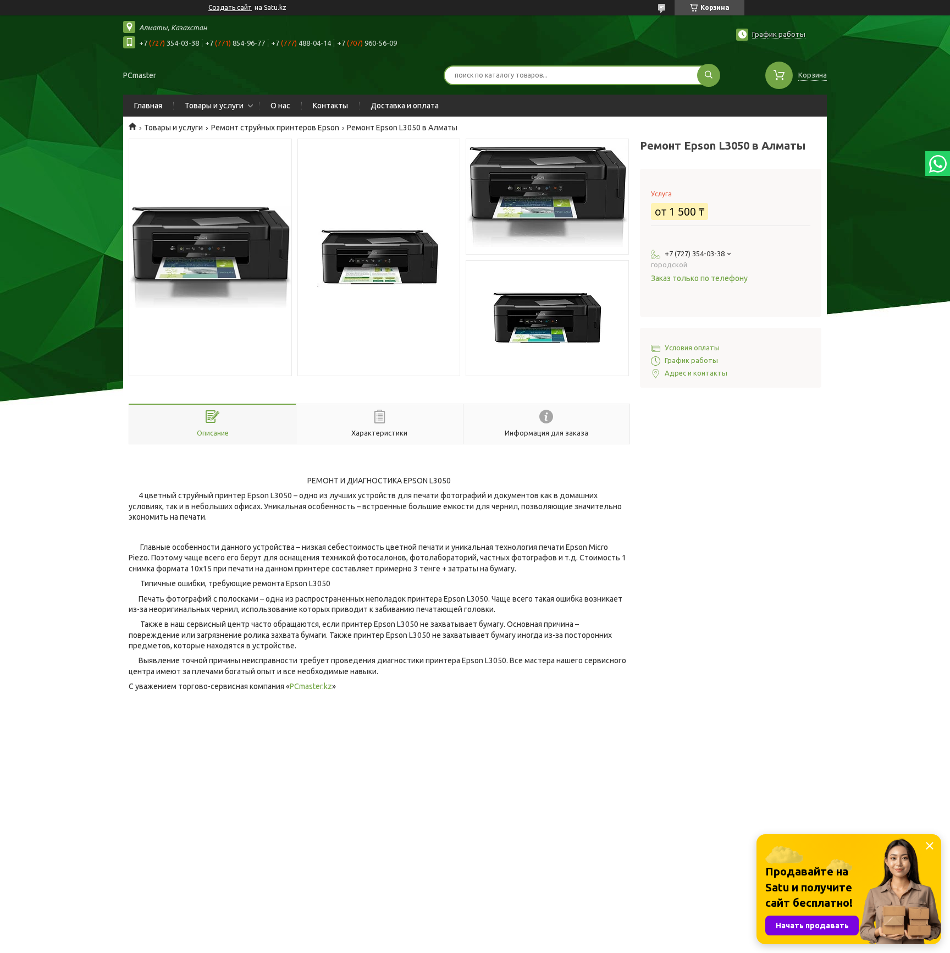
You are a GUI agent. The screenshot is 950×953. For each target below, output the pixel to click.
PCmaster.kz (311, 686)
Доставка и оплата (405, 105)
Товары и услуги (214, 105)
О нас (280, 105)
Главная (148, 105)
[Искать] (708, 75)
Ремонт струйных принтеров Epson (275, 127)
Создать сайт (230, 7)
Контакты (330, 105)
